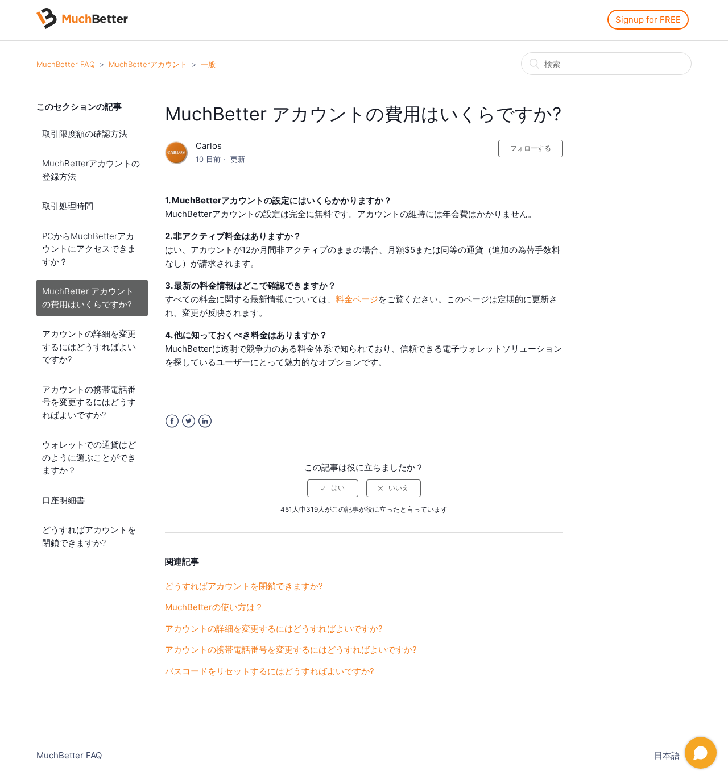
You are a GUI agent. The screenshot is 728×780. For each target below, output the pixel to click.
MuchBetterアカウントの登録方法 (91, 170)
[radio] (332, 488)
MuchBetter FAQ (65, 64)
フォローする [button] (530, 148)
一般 (208, 64)
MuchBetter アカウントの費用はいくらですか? (88, 298)
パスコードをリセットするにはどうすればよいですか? (269, 671)
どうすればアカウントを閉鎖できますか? (89, 536)
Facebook (172, 421)
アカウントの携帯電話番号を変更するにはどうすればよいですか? (89, 402)
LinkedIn (205, 421)
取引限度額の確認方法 (84, 133)
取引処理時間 (67, 206)
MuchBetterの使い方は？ (214, 607)
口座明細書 (63, 500)
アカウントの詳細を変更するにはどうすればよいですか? (89, 346)
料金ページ (357, 299)
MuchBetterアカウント (148, 64)
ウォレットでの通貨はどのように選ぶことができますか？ (89, 457)
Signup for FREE (648, 19)
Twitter (188, 421)
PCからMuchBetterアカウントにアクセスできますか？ (89, 249)
